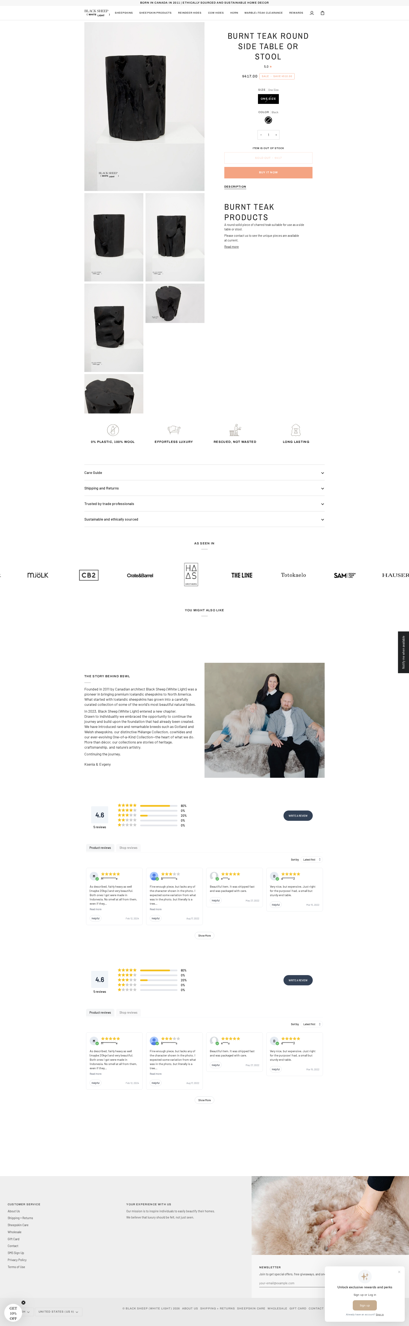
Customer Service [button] (24, 1204)
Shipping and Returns (101, 488)
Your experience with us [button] (148, 1204)
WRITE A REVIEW (298, 815)
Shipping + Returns (20, 1218)
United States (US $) (56, 1311)
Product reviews (100, 848)
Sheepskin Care (18, 1225)
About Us (14, 1211)
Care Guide (93, 472)
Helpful (95, 918)
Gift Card (13, 1239)
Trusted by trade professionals (109, 503)
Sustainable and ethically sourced (111, 519)
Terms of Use (16, 1267)
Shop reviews (128, 848)
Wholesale (15, 1232)
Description (235, 186)
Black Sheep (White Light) (149, 1308)
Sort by (295, 859)
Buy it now (268, 172)
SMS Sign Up (16, 1253)
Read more (231, 246)
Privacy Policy (17, 1260)
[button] (124, 13)
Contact (13, 1246)
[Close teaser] (23, 1302)
